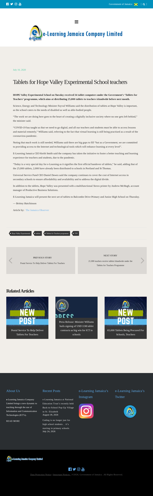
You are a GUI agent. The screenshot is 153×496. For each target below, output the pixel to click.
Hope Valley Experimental (21, 233)
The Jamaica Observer (37, 210)
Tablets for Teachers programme (57, 233)
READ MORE (13, 421)
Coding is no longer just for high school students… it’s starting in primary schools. (56, 424)
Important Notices (62, 474)
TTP (76, 233)
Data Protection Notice (40, 474)
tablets (38, 233)
